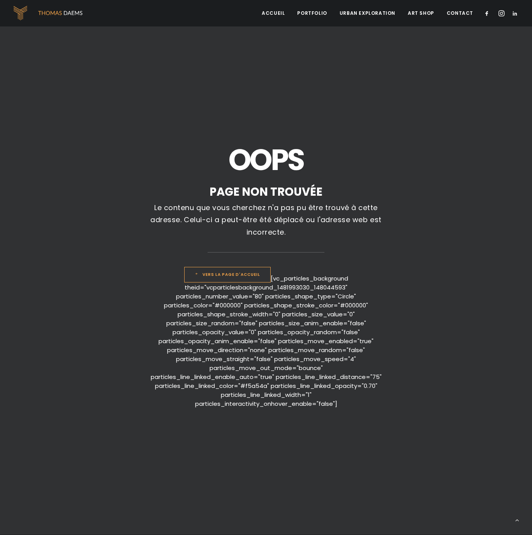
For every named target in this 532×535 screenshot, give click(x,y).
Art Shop (421, 13)
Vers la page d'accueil (231, 274)
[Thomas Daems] (50, 13)
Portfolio (312, 13)
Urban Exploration (367, 13)
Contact (460, 13)
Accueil (273, 13)
